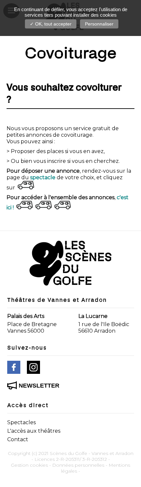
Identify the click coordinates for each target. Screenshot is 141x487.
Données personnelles (78, 465)
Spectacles (21, 422)
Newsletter (39, 385)
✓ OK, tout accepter (50, 23)
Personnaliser (99, 23)
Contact (17, 439)
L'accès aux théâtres (33, 431)
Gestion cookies (29, 465)
